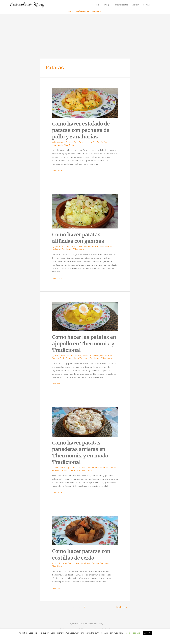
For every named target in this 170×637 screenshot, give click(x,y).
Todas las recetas (120, 5)
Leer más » (57, 170)
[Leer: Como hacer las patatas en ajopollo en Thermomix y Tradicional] (85, 316)
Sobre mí (135, 5)
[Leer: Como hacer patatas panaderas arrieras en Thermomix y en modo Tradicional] (85, 422)
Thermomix (84, 358)
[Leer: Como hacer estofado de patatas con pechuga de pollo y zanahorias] (85, 103)
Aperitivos (69, 246)
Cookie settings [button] (133, 633)
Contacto (147, 5)
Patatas (107, 142)
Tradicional (57, 145)
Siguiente (121, 607)
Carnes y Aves (72, 142)
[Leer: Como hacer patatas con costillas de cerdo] (85, 530)
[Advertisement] (85, 32)
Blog (106, 5)
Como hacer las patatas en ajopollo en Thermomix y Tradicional (84, 343)
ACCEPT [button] (147, 633)
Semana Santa (106, 355)
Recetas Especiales (90, 355)
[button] (156, 5)
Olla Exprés (98, 142)
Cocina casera (85, 142)
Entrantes (92, 246)
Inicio (98, 5)
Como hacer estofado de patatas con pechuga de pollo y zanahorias (81, 130)
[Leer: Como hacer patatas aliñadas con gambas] (85, 211)
